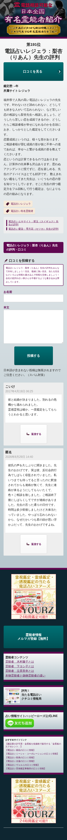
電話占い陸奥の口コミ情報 (20, 757)
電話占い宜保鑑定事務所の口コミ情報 (26, 768)
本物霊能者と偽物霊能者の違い (25, 675)
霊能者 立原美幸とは (19, 670)
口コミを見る (32, 71)
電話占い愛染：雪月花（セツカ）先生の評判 (33, 228)
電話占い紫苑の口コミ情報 (20, 750)
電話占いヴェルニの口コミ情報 (23, 765)
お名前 (8, 291)
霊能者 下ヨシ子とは (19, 666)
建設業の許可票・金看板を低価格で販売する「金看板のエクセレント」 (33, 745)
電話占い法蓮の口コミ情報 (20, 761)
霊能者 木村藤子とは (19, 661)
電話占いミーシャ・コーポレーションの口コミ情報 (32, 753)
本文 (6, 307)
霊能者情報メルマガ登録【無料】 (34, 637)
